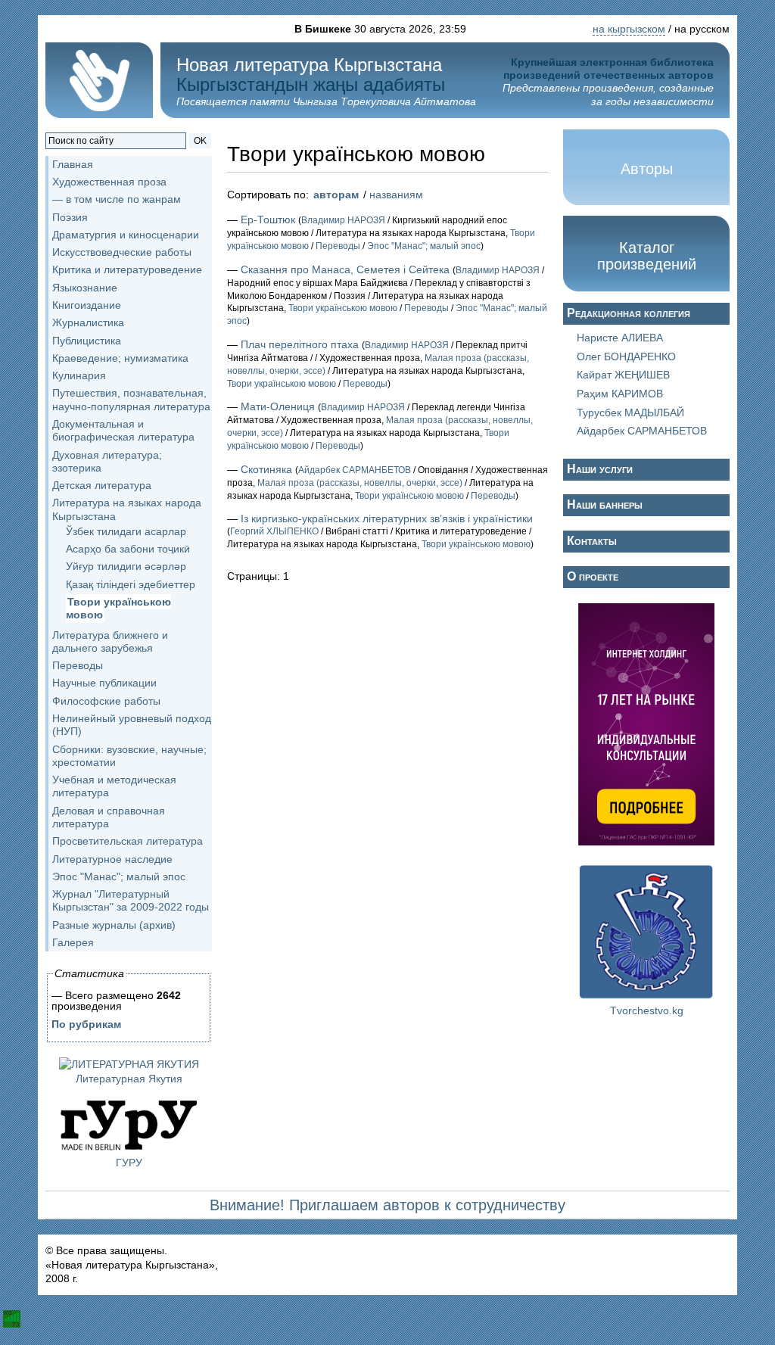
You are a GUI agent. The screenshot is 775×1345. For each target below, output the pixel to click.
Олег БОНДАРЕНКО (626, 356)
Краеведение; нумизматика (120, 358)
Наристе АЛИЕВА (620, 338)
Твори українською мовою (118, 608)
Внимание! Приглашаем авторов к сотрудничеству (387, 1205)
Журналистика (88, 322)
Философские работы (106, 701)
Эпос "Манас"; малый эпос (118, 876)
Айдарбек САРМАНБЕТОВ (354, 470)
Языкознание (84, 288)
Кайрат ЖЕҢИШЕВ (623, 375)
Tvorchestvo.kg (646, 1010)
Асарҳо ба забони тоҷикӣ (128, 549)
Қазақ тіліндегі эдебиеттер (130, 584)
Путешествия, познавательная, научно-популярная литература (131, 399)
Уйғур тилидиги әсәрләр (126, 566)
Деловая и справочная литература (108, 817)
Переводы (77, 665)
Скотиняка (266, 469)
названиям (396, 194)
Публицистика (86, 341)
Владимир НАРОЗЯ (343, 220)
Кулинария (79, 375)
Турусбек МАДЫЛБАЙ (630, 412)
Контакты (592, 540)
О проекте (592, 576)
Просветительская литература (127, 841)
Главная (72, 164)
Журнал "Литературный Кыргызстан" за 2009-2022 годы (130, 900)
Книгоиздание (86, 305)
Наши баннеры (605, 504)
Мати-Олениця (278, 406)
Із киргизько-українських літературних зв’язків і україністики (387, 518)
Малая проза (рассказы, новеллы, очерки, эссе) (359, 483)
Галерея (73, 942)
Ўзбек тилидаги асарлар (126, 531)
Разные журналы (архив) (114, 925)
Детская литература (101, 485)
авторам (336, 194)
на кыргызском (629, 29)
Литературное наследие (112, 859)
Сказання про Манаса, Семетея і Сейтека (345, 269)
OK (200, 140)
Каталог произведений (646, 255)
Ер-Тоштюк (268, 219)
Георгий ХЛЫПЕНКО (274, 531)
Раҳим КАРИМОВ (620, 394)
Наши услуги (600, 468)
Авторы (647, 168)
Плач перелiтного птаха (300, 344)
